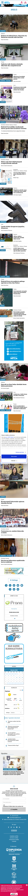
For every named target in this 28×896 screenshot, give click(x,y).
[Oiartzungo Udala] (14, 883)
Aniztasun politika (14, 837)
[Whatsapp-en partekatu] (10, 589)
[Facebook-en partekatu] (6, 585)
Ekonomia (3, 526)
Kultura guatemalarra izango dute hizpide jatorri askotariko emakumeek (20, 407)
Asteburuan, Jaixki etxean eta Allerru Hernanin (20, 394)
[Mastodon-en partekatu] (14, 585)
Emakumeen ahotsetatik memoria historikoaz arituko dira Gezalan (19, 88)
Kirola (2, 240)
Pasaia (2, 62)
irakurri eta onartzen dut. (13, 806)
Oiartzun (3, 33)
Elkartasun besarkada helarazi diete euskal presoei (19, 78)
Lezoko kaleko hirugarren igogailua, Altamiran (13, 227)
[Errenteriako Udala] (14, 859)
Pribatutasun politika (14, 839)
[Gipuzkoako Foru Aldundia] (14, 851)
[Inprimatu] (18, 589)
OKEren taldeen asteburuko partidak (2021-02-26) (18, 238)
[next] (22, 670)
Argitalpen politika (14, 836)
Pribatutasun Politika (7, 806)
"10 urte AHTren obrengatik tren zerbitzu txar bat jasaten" (14, 734)
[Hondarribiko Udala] (14, 867)
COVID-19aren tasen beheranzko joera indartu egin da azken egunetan (20, 249)
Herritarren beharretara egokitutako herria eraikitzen (13, 561)
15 (19, 677)
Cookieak (14, 841)
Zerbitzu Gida (14, 595)
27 (6, 673)
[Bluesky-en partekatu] (18, 585)
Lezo (14, 85)
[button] (16, 712)
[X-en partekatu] (10, 585)
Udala (2, 194)
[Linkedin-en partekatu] (14, 589)
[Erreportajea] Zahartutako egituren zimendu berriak (12, 502)
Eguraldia (14, 687)
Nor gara (14, 824)
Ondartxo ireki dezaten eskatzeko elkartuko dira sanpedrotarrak (12, 64)
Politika (8, 80)
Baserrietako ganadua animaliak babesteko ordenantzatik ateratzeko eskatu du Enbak (19, 314)
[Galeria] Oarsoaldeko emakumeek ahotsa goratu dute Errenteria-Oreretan (13, 127)
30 (14, 673)
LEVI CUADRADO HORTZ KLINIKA (14, 612)
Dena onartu (14, 456)
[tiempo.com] (22, 690)
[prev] (5, 670)
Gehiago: (8, 712)
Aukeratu (13, 460)
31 (17, 673)
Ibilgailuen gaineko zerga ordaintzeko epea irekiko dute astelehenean (20, 191)
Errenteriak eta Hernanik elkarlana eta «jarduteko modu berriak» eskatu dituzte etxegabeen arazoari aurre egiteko (13, 773)
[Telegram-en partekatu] (22, 585)
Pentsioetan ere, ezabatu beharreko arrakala (12, 532)
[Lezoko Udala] (14, 875)
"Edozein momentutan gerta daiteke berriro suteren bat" (13, 728)
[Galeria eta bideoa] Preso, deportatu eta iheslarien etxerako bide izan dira (14, 36)
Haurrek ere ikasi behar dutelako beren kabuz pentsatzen (13, 385)
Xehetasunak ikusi (20, 452)
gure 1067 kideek (9, 437)
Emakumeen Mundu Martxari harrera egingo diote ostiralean (14, 130)
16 (22, 677)
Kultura (8, 410)
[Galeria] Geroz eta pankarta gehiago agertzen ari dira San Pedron (13, 282)
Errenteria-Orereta (5, 124)
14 (16, 677)
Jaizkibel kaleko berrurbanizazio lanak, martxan (13, 740)
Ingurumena (4, 316)
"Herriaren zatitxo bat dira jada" (14, 722)
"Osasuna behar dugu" (13, 745)
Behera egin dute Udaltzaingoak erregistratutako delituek (11, 162)
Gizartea (3, 30)
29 (11, 673)
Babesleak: (14, 846)
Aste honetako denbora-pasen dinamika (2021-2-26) (19, 174)
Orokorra (3, 183)
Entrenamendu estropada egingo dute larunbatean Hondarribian (20, 292)
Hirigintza (3, 221)
